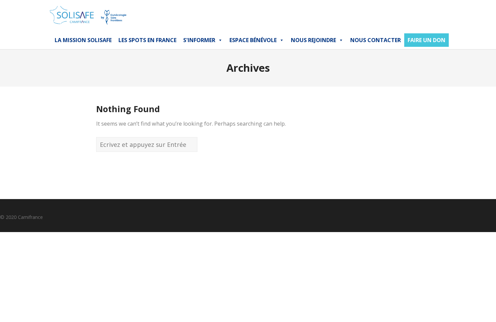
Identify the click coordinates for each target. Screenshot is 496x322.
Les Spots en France (147, 40)
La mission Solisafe (83, 40)
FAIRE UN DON (426, 40)
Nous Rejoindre (313, 40)
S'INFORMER (199, 40)
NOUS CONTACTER (375, 40)
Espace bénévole (253, 40)
